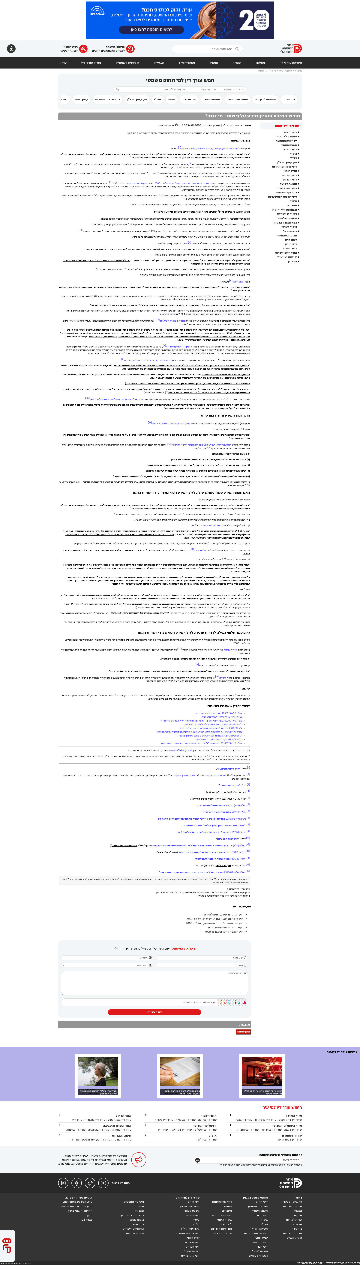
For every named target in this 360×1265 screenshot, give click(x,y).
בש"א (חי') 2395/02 (202, 819)
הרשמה (110, 47)
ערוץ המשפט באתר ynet (77, 1202)
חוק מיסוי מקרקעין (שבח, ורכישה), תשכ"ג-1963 (215, 919)
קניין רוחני (81, 99)
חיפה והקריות (121, 1135)
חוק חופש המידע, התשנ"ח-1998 (224, 932)
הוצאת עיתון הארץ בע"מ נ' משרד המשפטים (146, 360)
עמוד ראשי (276, 71)
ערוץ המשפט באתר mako (76, 1206)
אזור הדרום (123, 1116)
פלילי (157, 99)
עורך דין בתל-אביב (290, 1120)
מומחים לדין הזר (265, 99)
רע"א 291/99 (211, 852)
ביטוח (171, 99)
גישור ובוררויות (287, 214)
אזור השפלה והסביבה (287, 1125)
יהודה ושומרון (292, 1135)
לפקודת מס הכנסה (216, 775)
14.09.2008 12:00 (190, 125)
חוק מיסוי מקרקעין (228, 768)
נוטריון (292, 261)
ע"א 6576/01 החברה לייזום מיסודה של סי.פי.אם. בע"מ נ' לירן (211, 728)
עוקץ (89, 1215)
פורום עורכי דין (91, 63)
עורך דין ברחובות (248, 1130)
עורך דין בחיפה (207, 1120)
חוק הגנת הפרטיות (227, 839)
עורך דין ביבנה (293, 1130)
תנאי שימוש (294, 1224)
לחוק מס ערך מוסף (185, 775)
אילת (213, 1135)
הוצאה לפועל (288, 184)
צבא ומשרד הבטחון (284, 223)
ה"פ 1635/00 (215, 825)
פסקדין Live (187, 63)
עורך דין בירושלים (205, 1130)
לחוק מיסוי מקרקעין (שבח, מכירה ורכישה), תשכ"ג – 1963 (210, 148)
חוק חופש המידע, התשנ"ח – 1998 (129, 183)
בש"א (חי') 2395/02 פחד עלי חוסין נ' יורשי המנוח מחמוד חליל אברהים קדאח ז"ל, (201, 720)
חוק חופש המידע (229, 785)
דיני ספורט (290, 248)
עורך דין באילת (207, 1140)
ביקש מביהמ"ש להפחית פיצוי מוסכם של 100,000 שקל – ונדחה (182, 1092)
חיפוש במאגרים (292, 1206)
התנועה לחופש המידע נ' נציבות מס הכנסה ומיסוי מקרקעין (201, 445)
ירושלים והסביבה (205, 1125)
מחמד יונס (237, 281)
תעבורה (292, 205)
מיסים (293, 201)
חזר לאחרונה (230, 650)
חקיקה (298, 1215)
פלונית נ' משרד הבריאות (173, 321)
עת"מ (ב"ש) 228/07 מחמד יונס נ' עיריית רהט (219, 713)
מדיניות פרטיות (292, 1233)
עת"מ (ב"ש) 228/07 (222, 805)
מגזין (261, 71)
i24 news (86, 1220)
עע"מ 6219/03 (224, 812)
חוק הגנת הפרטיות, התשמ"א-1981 (222, 915)
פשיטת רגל (290, 231)
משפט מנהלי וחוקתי (284, 210)
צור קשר (297, 1229)
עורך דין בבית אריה (290, 1140)
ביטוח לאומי (289, 227)
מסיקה (222, 677)
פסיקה (260, 63)
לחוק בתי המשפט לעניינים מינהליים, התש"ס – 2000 (181, 183)
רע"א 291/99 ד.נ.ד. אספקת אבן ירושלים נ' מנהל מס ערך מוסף (210, 735)
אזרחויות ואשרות (286, 253)
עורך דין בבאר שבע (119, 1120)
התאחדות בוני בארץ (80, 1211)
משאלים (159, 63)
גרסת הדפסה (168, 125)
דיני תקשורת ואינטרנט (282, 197)
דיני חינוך (290, 244)
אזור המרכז (294, 1116)
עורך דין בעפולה (185, 1120)
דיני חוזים (289, 99)
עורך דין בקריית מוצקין (96, 1140)
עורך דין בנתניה (121, 1130)
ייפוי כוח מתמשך (237, 99)
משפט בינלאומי (287, 218)
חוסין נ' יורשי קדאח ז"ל (179, 346)
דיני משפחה (289, 175)
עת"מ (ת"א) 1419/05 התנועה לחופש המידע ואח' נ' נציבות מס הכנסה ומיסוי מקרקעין (199, 732)
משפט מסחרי (211, 99)
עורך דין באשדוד (271, 1130)
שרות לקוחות (294, 1220)
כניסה (121, 47)
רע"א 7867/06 (220, 859)
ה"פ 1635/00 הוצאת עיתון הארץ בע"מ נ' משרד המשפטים (213, 724)
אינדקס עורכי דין (291, 63)
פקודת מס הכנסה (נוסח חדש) (225, 928)
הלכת (200, 550)
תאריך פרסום (211, 125)
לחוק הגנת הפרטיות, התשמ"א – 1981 (171, 423)
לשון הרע (291, 240)
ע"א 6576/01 (211, 832)
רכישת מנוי (71, 47)
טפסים (213, 63)
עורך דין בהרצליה (98, 1130)
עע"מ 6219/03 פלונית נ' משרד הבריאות (222, 717)
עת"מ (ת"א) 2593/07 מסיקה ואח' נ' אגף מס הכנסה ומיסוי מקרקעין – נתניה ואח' (201, 743)
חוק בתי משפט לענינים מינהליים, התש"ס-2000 (214, 923)
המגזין (237, 63)
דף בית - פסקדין (291, 1202)
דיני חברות (290, 180)
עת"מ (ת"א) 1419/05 (198, 845)
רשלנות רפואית (287, 188)
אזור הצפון (209, 1116)
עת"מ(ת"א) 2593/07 (202, 872)
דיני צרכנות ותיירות (107, 99)
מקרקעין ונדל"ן (137, 99)
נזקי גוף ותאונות (286, 193)
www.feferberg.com (180, 750)
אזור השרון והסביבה (117, 1125)
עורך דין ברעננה (76, 1130)
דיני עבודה (189, 99)
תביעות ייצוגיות (287, 236)
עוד (62, 63)
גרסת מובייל (294, 1238)
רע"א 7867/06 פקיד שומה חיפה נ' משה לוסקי (219, 739)
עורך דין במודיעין (181, 1130)
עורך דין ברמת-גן (265, 1120)
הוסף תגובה (243, 1031)
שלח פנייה (154, 1012)
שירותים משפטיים (127, 63)
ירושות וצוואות (287, 257)
